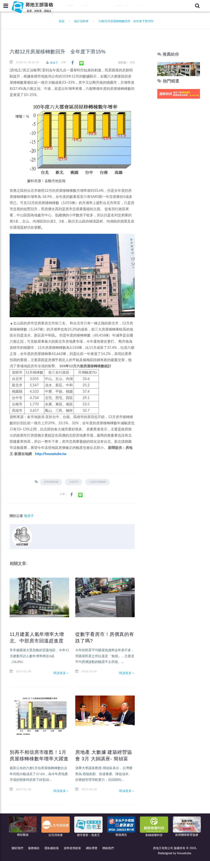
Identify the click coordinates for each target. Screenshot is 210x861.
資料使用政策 (72, 848)
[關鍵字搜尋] (197, 6)
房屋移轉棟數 (51, 481)
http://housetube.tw (50, 454)
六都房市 (74, 481)
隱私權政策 (52, 848)
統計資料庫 (81, 21)
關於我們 (17, 848)
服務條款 (34, 848)
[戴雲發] (178, 93)
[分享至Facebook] (72, 63)
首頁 (60, 21)
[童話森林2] (178, 69)
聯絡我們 (108, 848)
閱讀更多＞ (61, 673)
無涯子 (54, 62)
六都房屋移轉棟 (97, 481)
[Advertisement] (178, 162)
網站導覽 (91, 848)
